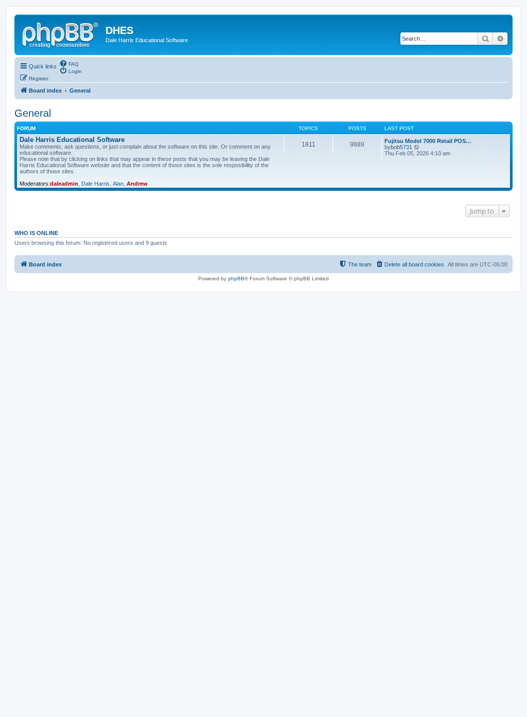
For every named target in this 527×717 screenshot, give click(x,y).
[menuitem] (69, 63)
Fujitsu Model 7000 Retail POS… (427, 141)
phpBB (236, 278)
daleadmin (64, 184)
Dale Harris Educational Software (72, 140)
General (32, 113)
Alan (118, 184)
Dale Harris (95, 184)
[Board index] (61, 33)
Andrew (137, 184)
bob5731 (401, 147)
